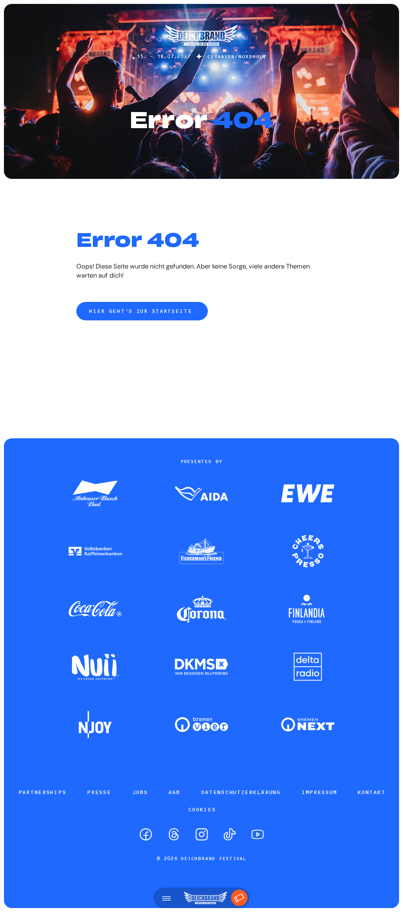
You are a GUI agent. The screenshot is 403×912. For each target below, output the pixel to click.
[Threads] (174, 834)
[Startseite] (201, 49)
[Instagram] (202, 834)
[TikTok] (230, 834)
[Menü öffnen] (166, 898)
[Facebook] (146, 834)
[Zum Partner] (95, 494)
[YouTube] (257, 834)
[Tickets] (239, 898)
